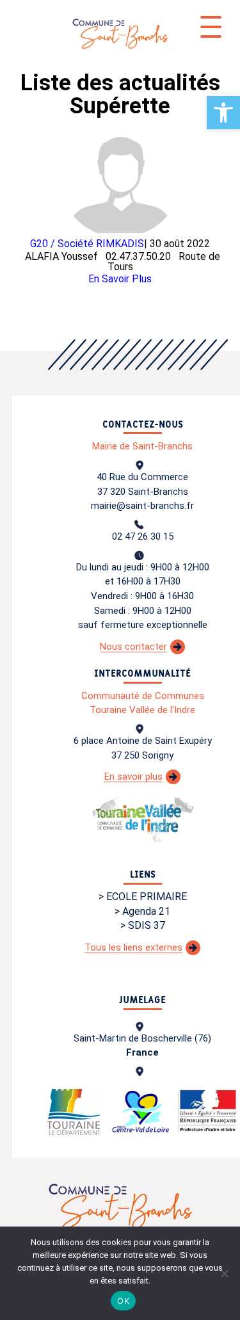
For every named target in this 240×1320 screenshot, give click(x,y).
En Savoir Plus (120, 279)
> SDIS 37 (142, 925)
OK (123, 1301)
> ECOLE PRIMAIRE (143, 896)
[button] (223, 112)
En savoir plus (133, 776)
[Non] (224, 1273)
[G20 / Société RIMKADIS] (120, 177)
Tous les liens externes (133, 947)
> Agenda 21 (142, 911)
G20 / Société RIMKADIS (87, 243)
